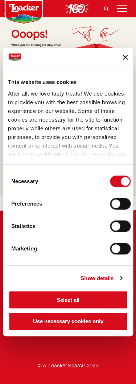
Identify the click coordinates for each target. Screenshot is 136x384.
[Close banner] (125, 57)
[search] (106, 9)
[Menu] (122, 8)
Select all (68, 300)
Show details (97, 278)
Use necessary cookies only (68, 321)
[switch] (120, 204)
